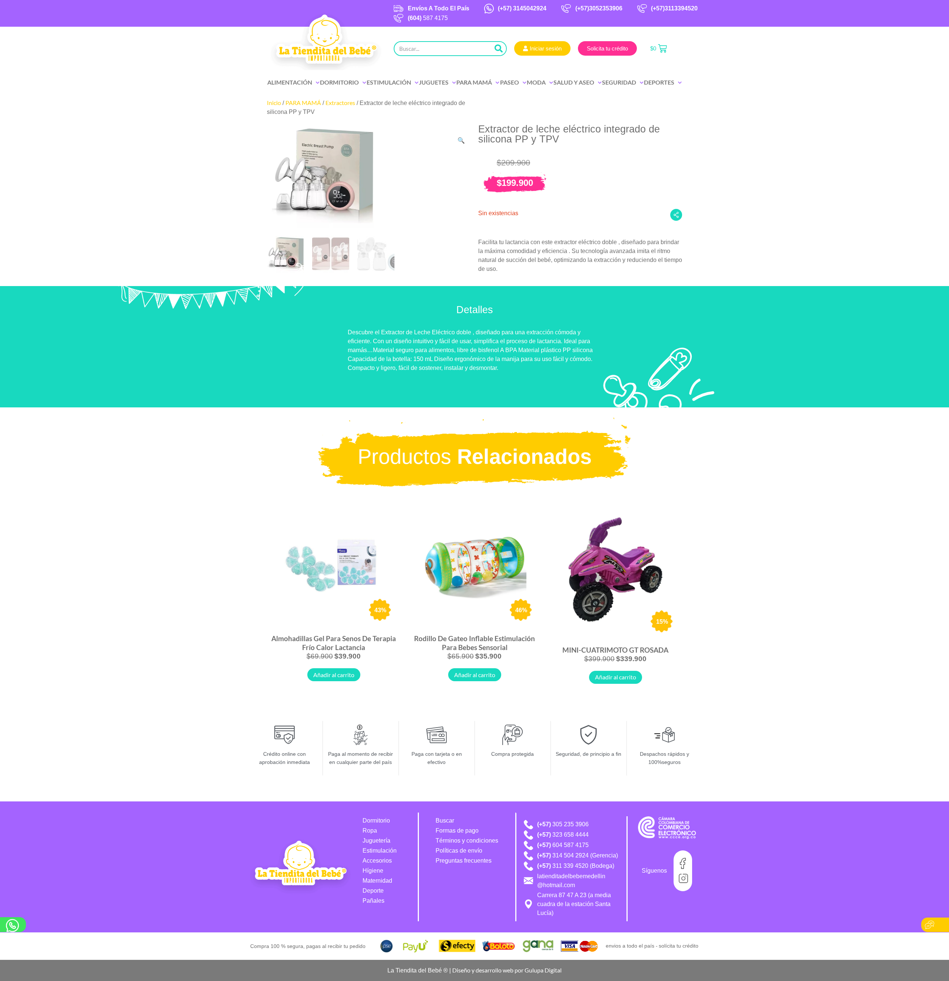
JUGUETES (434, 82)
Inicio (274, 102)
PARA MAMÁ (474, 82)
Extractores (340, 102)
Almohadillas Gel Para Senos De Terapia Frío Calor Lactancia (333, 643)
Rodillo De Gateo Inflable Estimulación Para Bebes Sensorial (474, 643)
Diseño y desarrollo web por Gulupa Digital (507, 970)
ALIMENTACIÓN (289, 82)
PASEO (509, 82)
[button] (461, 140)
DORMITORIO (339, 82)
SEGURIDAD (619, 82)
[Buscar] (498, 48)
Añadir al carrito (333, 674)
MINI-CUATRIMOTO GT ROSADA (615, 650)
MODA (536, 82)
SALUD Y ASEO (573, 82)
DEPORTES (659, 82)
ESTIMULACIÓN (389, 82)
